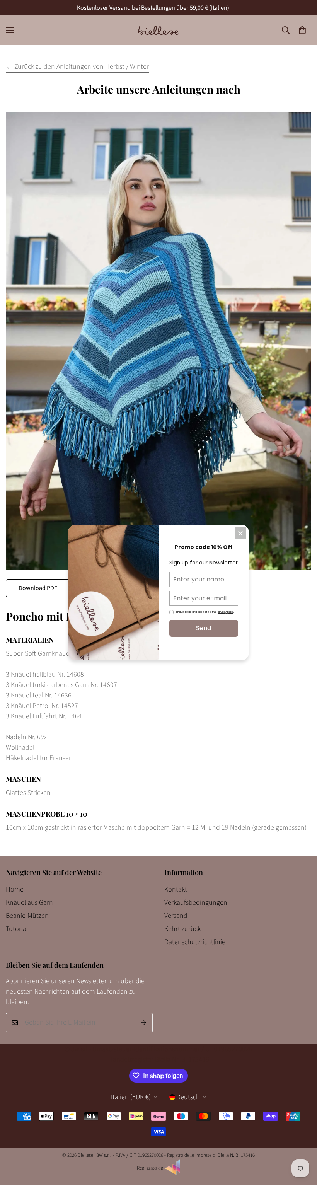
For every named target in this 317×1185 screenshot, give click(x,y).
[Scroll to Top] (302, 1143)
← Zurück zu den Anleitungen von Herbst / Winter (77, 67)
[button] (302, 30)
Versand (175, 916)
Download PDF (38, 588)
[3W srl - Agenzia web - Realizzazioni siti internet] (173, 1173)
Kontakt (175, 889)
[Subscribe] (144, 1022)
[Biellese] (158, 30)
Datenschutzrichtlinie (194, 942)
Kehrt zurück (182, 929)
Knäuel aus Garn (29, 902)
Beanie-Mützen (27, 916)
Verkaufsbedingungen (195, 902)
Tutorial (17, 929)
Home (15, 889)
